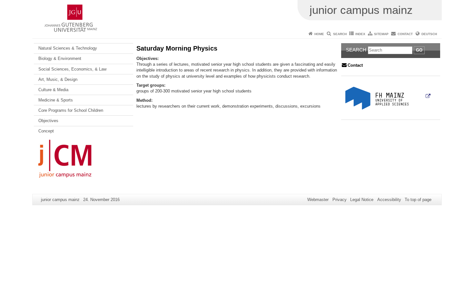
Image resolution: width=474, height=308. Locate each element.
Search (340, 34)
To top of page (418, 199)
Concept (46, 131)
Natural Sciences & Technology (67, 48)
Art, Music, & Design (57, 79)
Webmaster (318, 199)
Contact (405, 34)
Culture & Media (53, 89)
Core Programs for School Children (70, 110)
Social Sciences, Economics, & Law (72, 69)
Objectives (48, 120)
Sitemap (381, 34)
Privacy (339, 199)
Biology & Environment (59, 58)
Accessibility (389, 199)
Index (360, 34)
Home (319, 34)
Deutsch (429, 34)
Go (419, 50)
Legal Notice (361, 199)
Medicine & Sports (55, 100)
